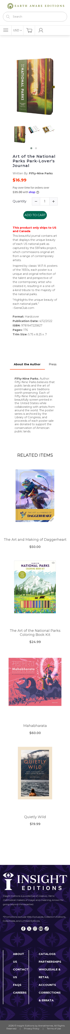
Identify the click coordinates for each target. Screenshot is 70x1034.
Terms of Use (54, 1028)
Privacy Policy (31, 1028)
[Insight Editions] (35, 6)
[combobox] (35, 16)
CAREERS (20, 992)
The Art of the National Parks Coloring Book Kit (35, 633)
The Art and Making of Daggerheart (35, 540)
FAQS (17, 985)
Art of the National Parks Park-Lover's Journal (34, 161)
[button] (31, 148)
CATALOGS (47, 954)
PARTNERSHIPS (50, 961)
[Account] (41, 30)
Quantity (19, 201)
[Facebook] (23, 929)
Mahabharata (35, 726)
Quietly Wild (35, 817)
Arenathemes (45, 1025)
